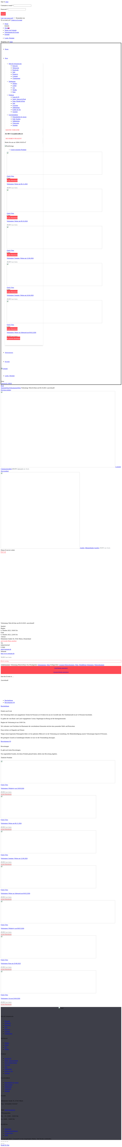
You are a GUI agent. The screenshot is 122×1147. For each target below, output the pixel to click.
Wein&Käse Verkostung (86, 665)
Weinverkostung (99, 665)
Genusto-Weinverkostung (66, 665)
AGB (6, 1135)
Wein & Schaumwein (15, 64)
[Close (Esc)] (1, 1141)
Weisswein (15, 68)
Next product (5, 471)
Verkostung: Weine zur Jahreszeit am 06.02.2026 (21, 332)
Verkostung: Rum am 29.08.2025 (11, 963)
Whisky (14, 83)
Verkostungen (9, 352)
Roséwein (15, 70)
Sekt (13, 72)
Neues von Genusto (10, 30)
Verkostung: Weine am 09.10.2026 (17, 221)
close (6, 2)
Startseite (3, 388)
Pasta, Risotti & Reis (18, 101)
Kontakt (7, 34)
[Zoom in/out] (7, 1141)
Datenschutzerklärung (11, 1131)
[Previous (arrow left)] (1, 1143)
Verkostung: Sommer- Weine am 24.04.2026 (20, 295)
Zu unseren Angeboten (13, 338)
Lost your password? (7, 18)
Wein (19, 388)
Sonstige (15, 112)
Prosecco (15, 74)
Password (4, 9)
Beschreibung (9, 700)
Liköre (14, 85)
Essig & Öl (15, 97)
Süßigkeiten (16, 107)
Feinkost (11, 95)
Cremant (15, 76)
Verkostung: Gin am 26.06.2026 (10, 998)
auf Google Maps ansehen (8, 641)
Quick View (10, 176)
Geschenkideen (13, 115)
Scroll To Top (5, 1145)
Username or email (7, 5)
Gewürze (15, 105)
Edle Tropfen (16, 119)
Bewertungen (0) (10, 702)
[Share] (3, 1141)
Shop (7, 28)
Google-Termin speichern (61, 672)
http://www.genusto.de (7, 653)
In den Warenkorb (12, 180)
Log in (3, 14)
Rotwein (15, 66)
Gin (13, 88)
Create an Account (16, 20)
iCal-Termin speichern (61, 668)
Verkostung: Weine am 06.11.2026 (17, 184)
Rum (13, 92)
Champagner (16, 78)
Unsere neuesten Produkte (18, 149)
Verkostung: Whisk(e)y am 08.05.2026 (12, 928)
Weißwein (8, 1023)
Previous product (6, 390)
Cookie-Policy (9, 1133)
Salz (13, 103)
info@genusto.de (6, 649)
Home (6, 24)
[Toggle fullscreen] (5, 1141)
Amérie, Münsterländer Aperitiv (90, 548)
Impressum (8, 1129)
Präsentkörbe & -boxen (19, 117)
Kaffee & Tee (16, 109)
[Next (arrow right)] (3, 1143)
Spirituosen (12, 81)
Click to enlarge (5, 620)
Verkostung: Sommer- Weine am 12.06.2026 (20, 258)
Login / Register (9, 38)
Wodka (14, 90)
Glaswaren (15, 123)
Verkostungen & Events (12, 32)
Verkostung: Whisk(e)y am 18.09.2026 (12, 788)
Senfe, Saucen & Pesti (19, 99)
